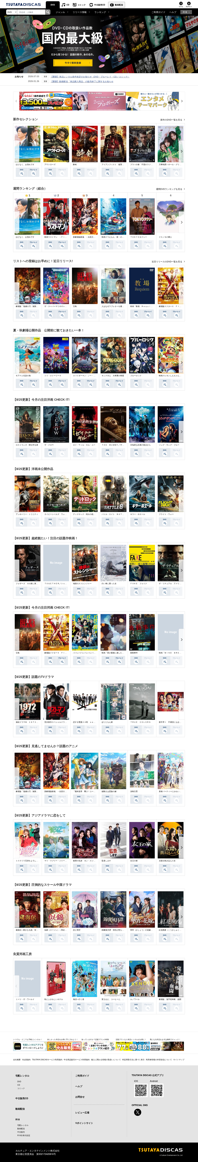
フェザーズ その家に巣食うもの (30, 583)
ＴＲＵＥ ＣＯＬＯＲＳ (140, 722)
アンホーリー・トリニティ (27, 514)
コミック (82, 4)
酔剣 (75, 164)
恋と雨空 (76, 930)
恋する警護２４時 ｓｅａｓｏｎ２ (88, 722)
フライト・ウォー (166, 514)
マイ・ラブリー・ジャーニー (56, 861)
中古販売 (21, 1132)
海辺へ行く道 (78, 999)
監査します (106, 861)
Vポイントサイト (84, 1123)
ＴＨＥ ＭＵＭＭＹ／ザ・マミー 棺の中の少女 (122, 445)
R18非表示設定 (23, 1135)
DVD (53, 4)
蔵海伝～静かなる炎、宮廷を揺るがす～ (32, 930)
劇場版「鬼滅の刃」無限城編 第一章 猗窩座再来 (37, 306)
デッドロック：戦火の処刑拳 (85, 514)
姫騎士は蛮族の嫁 (109, 791)
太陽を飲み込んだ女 (167, 861)
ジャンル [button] (60, 12)
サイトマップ (178, 1059)
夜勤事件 (134, 653)
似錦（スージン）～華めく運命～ (58, 930)
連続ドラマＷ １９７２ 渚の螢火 (30, 722)
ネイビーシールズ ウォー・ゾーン (59, 514)
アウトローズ (50, 164)
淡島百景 (134, 791)
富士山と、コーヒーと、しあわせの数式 (118, 999)
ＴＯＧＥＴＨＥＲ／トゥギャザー (58, 583)
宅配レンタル (22, 1125)
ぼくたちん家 (107, 722)
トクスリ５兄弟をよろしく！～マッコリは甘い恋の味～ (39, 861)
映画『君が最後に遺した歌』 (114, 653)
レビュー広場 (82, 1112)
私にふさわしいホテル (53, 999)
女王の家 (134, 861)
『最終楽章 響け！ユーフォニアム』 (89, 791)
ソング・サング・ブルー (169, 445)
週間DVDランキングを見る (169, 189)
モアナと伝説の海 (23, 376)
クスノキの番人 (165, 237)
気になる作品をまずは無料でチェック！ (165, 1039)
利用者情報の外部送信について (159, 1059)
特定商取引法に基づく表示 (133, 1059)
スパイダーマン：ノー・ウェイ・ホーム (89, 376)
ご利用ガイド (158, 12)
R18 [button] (185, 12)
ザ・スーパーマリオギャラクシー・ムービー (63, 306)
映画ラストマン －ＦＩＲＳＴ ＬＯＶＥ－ (63, 237)
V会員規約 (26, 1059)
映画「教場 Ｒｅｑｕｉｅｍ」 (143, 306)
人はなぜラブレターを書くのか (115, 306)
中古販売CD (99, 4)
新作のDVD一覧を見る (171, 120)
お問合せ (80, 1096)
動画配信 (119, 4)
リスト (181, 6)
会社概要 (17, 1059)
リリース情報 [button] (80, 12)
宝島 (75, 306)
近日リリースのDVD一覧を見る (167, 261)
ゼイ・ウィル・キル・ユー (84, 445)
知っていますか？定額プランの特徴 (95, 1039)
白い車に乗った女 (109, 583)
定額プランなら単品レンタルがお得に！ (131, 1039)
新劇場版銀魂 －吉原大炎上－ (86, 237)
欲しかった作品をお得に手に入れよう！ (62, 1039)
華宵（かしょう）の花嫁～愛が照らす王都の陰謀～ (151, 930)
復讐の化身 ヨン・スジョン (85, 861)
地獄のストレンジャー (82, 583)
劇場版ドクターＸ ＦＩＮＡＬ (172, 306)
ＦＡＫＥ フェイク (138, 583)
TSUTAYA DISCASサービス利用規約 (47, 1059)
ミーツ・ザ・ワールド (25, 999)
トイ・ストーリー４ (52, 376)
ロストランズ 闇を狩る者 (27, 445)
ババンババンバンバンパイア (85, 653)
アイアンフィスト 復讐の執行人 (115, 164)
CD (67, 4)
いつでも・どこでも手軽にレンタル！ (27, 1039)
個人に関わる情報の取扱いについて (106, 1059)
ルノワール (135, 999)
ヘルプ (172, 12)
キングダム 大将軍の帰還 (113, 376)
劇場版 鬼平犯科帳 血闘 (170, 999)
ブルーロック (135, 376)
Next (182, 151)
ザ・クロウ (49, 445)
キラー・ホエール (137, 514)
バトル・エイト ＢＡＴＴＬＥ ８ (116, 514)
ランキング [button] (100, 12)
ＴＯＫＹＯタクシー (138, 237)
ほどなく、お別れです (25, 164)
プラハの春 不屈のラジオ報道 (143, 164)
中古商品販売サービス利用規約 (77, 1059)
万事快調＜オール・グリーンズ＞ (173, 164)
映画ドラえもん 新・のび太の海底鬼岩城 (119, 237)
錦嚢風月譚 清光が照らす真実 (115, 930)
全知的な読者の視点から (140, 445)
